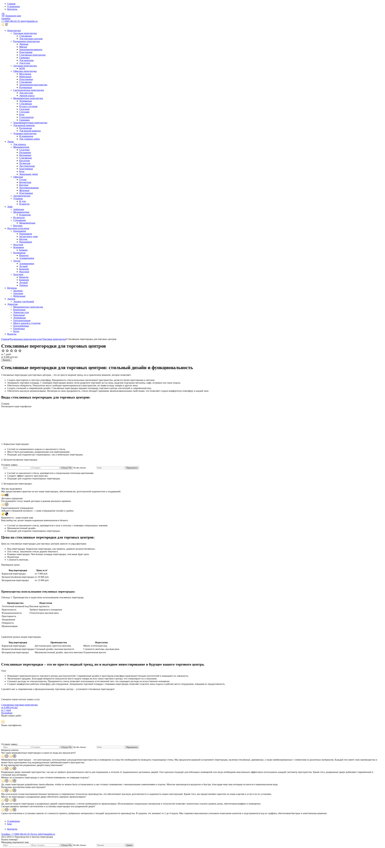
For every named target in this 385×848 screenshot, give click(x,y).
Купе (21, 114)
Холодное (18, 274)
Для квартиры (26, 60)
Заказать (6, 360)
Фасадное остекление (18, 228)
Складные (24, 109)
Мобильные (25, 76)
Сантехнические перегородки (28, 90)
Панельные (19, 315)
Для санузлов (26, 93)
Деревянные (25, 101)
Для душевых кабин (29, 139)
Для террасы (19, 144)
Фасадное (18, 244)
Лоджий (23, 266)
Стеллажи (24, 111)
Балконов (24, 269)
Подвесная (24, 163)
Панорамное (19, 231)
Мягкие (23, 46)
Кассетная (24, 160)
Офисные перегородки (25, 71)
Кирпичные (19, 309)
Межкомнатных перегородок (28, 307)
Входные (23, 185)
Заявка (129, 845)
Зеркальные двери (28, 174)
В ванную (24, 204)
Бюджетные (25, 182)
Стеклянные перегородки (32, 55)
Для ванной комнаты (24, 125)
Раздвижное (19, 252)
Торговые (18, 293)
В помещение (26, 136)
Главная (11, 3)
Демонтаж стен (21, 312)
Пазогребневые (21, 326)
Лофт (10, 206)
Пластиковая (25, 52)
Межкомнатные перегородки (28, 98)
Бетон (16, 331)
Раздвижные (25, 87)
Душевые (18, 198)
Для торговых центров (31, 38)
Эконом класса (26, 95)
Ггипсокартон (26, 117)
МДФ (22, 68)
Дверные (23, 44)
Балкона (23, 250)
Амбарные (18, 209)
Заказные (18, 290)
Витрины (12, 288)
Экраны (11, 298)
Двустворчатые (27, 166)
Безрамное (18, 247)
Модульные (25, 74)
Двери (10, 141)
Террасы (23, 285)
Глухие (22, 179)
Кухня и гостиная (28, 106)
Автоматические (21, 195)
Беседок (23, 239)
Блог (9, 824)
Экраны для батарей (23, 301)
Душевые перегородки (25, 133)
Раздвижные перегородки (26, 41)
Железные (24, 190)
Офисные (18, 177)
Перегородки (14, 30)
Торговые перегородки (25, 33)
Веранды (23, 255)
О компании (13, 6)
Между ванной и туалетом (26, 323)
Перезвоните (132, 468)
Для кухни (24, 63)
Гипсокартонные (22, 320)
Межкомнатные (21, 147)
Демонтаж (12, 304)
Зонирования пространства (33, 84)
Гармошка (24, 57)
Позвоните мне (13, 15)
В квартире (25, 214)
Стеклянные (25, 36)
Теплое (16, 261)
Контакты (12, 9)
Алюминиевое (26, 258)
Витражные (25, 155)
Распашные (25, 152)
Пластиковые (26, 79)
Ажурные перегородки (25, 65)
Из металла (19, 217)
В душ (22, 201)
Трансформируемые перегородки (30, 122)
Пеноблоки (19, 328)
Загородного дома (28, 236)
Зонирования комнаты (30, 49)
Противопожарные (29, 187)
